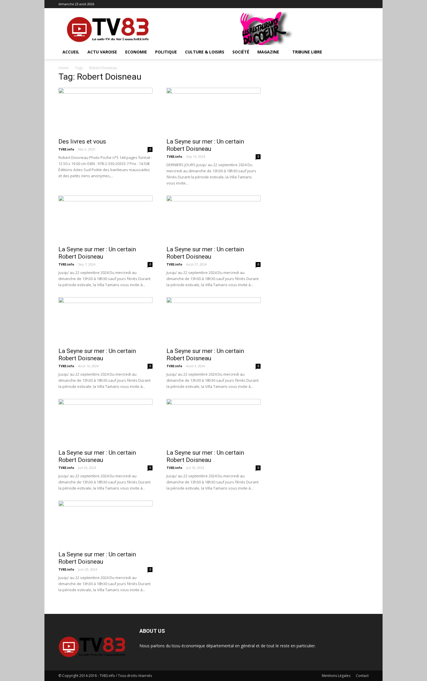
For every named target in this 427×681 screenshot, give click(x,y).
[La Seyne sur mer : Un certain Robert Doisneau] (213, 111)
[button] (362, 52)
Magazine (268, 52)
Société (240, 52)
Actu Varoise (102, 52)
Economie (136, 52)
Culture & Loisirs (204, 52)
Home (63, 67)
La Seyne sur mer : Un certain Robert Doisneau (205, 145)
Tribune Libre (307, 52)
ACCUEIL (70, 52)
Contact (362, 675)
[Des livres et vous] (105, 111)
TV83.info (66, 149)
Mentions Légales (336, 675)
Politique (166, 52)
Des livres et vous (82, 141)
